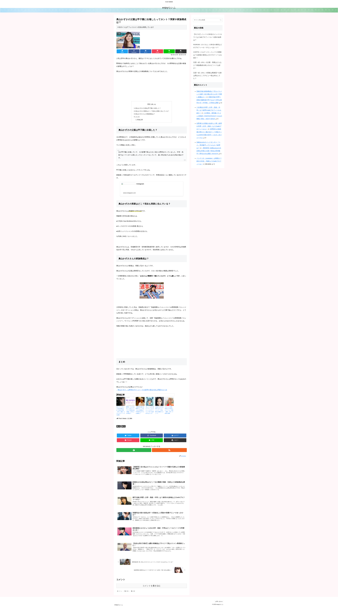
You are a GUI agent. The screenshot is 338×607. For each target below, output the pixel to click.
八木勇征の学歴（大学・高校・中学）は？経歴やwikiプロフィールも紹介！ (208, 110)
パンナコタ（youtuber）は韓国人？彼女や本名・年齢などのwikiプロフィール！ (209, 161)
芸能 (124, 426)
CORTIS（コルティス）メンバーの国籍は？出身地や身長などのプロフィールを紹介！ (207, 55)
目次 (149, 104)
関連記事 (140, 119)
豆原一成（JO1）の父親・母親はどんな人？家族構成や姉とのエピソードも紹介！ (207, 65)
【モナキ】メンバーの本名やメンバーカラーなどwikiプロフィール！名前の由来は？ (207, 37)
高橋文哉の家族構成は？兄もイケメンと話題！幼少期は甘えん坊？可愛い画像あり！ (209, 94)
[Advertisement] (151, 87)
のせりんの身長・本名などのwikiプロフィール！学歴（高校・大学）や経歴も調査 (169, 410)
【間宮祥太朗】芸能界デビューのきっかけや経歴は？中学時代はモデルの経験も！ (140, 410)
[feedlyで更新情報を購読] (133, 450)
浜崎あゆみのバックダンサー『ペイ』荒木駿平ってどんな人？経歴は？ (208, 145)
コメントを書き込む (152, 586)
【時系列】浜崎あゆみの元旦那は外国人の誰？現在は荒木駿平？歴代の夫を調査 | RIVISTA (208, 151)
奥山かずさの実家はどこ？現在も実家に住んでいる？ (152, 111)
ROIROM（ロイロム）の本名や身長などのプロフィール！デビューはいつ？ (207, 46)
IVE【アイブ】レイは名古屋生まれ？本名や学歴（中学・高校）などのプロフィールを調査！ (120, 411)
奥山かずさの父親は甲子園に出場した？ (148, 108)
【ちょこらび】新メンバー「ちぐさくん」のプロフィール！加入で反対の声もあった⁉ (149, 410)
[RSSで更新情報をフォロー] (169, 450)
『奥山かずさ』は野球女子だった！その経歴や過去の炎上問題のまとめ (141, 390)
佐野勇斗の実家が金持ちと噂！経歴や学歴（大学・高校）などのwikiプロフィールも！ (209, 126)
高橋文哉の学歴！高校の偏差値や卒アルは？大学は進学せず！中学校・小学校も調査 (209, 100)
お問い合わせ (219, 601)
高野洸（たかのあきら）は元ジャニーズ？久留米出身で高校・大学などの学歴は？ (130, 410)
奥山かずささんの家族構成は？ (145, 114)
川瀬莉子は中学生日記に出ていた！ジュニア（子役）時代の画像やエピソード (159, 410)
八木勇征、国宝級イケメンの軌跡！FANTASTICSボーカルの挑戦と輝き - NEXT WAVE (209, 116)
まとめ (137, 117)
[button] (220, 20)
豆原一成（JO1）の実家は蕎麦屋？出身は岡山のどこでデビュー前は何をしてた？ (207, 75)
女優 (119, 426)
